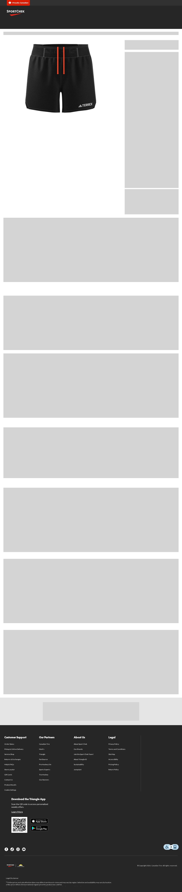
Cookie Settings (10, 790)
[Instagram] (18, 849)
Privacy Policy (113, 744)
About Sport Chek (80, 744)
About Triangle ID (80, 759)
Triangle (42, 754)
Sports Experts (44, 769)
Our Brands (78, 749)
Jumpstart (77, 769)
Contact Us (8, 780)
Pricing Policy (113, 764)
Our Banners (44, 780)
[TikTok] (12, 849)
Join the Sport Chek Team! (84, 754)
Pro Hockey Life (45, 764)
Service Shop (9, 754)
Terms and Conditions (116, 749)
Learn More (17, 811)
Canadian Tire (44, 744)
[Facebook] (6, 849)
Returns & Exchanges (12, 759)
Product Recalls (10, 785)
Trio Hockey (43, 775)
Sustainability (79, 764)
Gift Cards (8, 775)
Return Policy (113, 769)
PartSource (43, 759)
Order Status (9, 744)
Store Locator (9, 769)
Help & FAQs (9, 764)
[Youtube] (24, 849)
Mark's (41, 749)
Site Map (111, 754)
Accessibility (113, 759)
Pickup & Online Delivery (13, 749)
